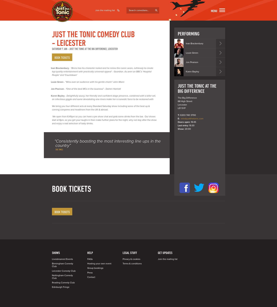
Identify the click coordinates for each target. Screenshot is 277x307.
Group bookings (95, 268)
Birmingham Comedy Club (62, 265)
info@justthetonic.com (192, 118)
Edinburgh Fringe (60, 287)
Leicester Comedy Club (64, 271)
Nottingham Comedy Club (62, 277)
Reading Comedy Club (63, 282)
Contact (91, 277)
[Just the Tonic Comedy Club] (62, 17)
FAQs (90, 259)
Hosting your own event (99, 263)
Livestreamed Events (62, 259)
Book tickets (62, 57)
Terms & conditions (132, 263)
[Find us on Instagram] (213, 194)
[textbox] (143, 10)
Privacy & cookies (131, 259)
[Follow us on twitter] (199, 194)
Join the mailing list (105, 10)
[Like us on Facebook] (185, 194)
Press (90, 272)
